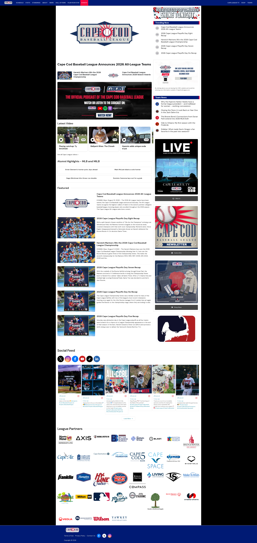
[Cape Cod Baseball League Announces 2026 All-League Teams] (104, 33)
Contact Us (91, 536)
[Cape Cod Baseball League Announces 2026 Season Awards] (113, 75)
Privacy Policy (80, 536)
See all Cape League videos (67, 154)
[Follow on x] (60, 359)
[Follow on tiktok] (89, 359)
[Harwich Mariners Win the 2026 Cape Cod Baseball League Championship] (64, 75)
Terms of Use (69, 536)
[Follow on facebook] (75, 359)
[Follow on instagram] (68, 359)
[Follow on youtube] (82, 359)
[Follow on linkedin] (97, 359)
